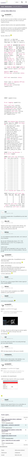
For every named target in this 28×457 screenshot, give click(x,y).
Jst (2, 441)
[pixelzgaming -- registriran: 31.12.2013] (2, 355)
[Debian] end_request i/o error (9, 435)
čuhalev (3, 436)
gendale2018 (8, 14)
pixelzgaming (8, 354)
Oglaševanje (17, 452)
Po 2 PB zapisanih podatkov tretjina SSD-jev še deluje (12, 430)
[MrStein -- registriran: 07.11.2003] (2, 232)
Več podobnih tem (3, 446)
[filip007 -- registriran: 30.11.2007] (2, 277)
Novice (7, 433)
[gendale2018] (2, 15)
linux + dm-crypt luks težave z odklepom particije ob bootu (12, 419)
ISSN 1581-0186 (18, 455)
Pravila (2, 450)
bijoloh (3, 426)
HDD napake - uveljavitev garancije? (11, 425)
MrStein (7, 232)
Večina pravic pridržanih (20, 450)
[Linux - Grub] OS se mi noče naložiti (11, 440)
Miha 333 (7, 221)
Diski (10, 433)
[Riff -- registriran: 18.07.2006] (2, 212)
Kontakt (2, 455)
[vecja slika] (10, 321)
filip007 (6, 277)
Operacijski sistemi (9, 423)
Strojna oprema (9, 427)
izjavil (15, 309)
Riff (5, 212)
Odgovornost (4, 452)
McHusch (3, 432)
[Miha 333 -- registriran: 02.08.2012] (2, 222)
